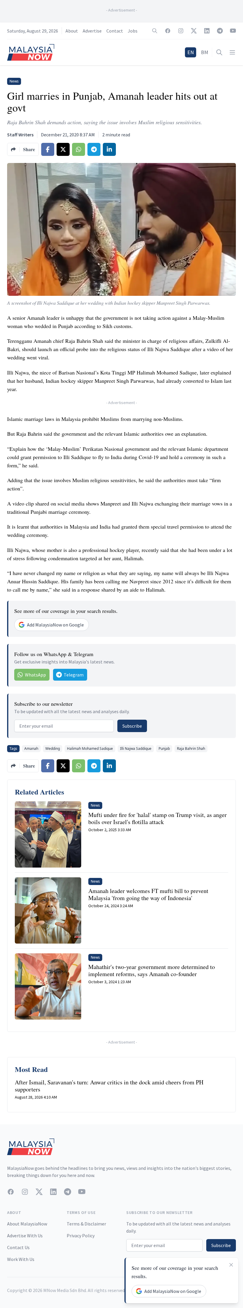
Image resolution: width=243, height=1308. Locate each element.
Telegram (74, 675)
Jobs (133, 31)
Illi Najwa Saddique (135, 748)
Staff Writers (20, 135)
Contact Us (18, 1247)
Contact (114, 31)
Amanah (31, 748)
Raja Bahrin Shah (191, 748)
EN (190, 52)
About (71, 31)
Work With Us (20, 1259)
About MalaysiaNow (27, 1224)
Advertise (92, 31)
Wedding (52, 748)
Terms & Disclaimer (86, 1224)
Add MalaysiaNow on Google (55, 625)
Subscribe (132, 726)
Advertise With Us (25, 1235)
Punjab (164, 748)
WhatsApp (35, 675)
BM (204, 52)
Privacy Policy (81, 1235)
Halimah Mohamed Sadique (90, 748)
